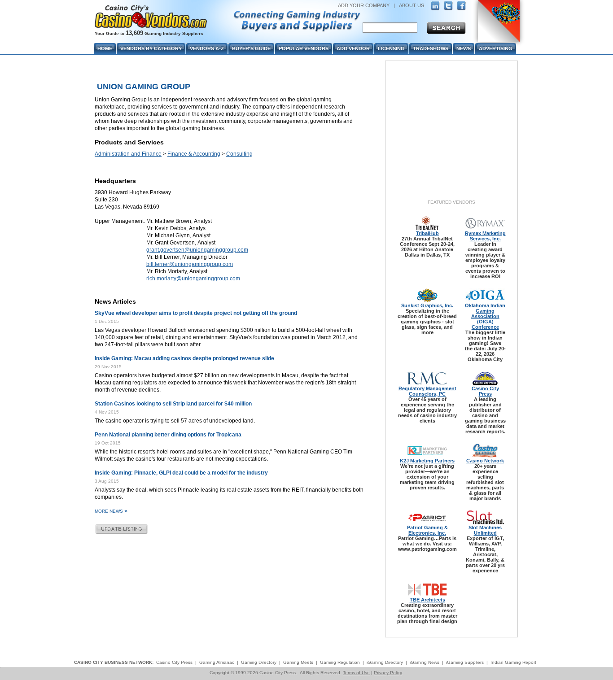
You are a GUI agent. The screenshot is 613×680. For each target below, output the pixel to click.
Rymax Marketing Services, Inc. (485, 236)
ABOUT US (411, 5)
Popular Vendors (303, 48)
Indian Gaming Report (513, 662)
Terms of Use (356, 672)
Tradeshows (430, 48)
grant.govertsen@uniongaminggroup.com (197, 250)
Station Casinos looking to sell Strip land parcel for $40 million (173, 404)
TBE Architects (427, 599)
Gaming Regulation (340, 662)
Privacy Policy (388, 672)
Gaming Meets (298, 662)
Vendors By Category (151, 48)
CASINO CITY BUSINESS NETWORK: (113, 662)
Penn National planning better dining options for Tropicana (168, 435)
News (463, 48)
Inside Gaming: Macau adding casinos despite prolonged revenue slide (184, 358)
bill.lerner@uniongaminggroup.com (189, 264)
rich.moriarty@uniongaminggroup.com (193, 278)
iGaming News (424, 662)
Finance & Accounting (193, 154)
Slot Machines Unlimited (485, 530)
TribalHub (427, 233)
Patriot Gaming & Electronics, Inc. (427, 530)
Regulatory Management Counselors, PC (427, 391)
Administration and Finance (128, 154)
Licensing (391, 48)
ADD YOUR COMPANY (364, 5)
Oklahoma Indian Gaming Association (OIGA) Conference (485, 316)
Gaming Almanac (216, 662)
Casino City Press (485, 391)
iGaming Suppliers (465, 662)
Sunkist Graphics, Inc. (427, 305)
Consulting (239, 154)
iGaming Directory (385, 662)
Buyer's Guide (251, 48)
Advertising (495, 48)
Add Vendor (353, 48)
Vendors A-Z (207, 48)
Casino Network (485, 460)
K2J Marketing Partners (427, 460)
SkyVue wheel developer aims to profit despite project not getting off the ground (196, 313)
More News (111, 511)
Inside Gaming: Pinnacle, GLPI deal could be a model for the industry (181, 473)
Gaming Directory (258, 662)
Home (104, 48)
